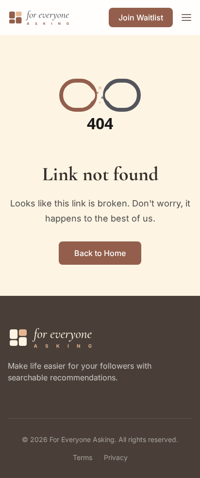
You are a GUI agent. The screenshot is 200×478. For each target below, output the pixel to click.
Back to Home (100, 253)
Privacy (116, 457)
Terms (82, 457)
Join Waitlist (140, 17)
